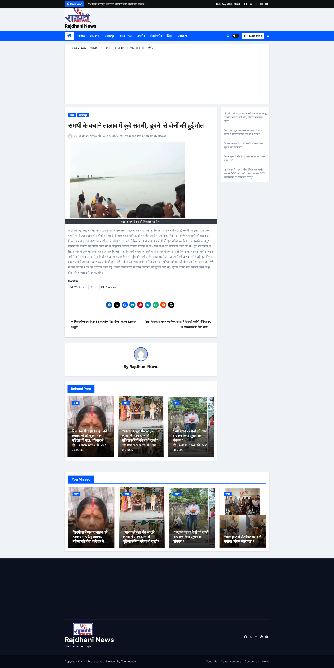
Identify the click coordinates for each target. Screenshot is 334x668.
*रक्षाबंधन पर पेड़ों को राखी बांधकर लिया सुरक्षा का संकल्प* (190, 435)
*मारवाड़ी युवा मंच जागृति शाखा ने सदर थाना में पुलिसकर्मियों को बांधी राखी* (140, 435)
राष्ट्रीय (141, 36)
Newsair (111, 661)
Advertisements (231, 661)
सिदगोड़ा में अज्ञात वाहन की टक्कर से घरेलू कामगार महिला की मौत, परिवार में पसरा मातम (89, 438)
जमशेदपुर (109, 36)
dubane (131, 136)
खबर (72, 115)
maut (142, 136)
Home (81, 36)
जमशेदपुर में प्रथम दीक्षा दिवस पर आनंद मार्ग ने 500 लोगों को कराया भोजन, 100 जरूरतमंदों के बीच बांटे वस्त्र (244, 173)
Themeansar (129, 661)
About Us (211, 661)
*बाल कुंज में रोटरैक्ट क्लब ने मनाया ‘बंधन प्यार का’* (242, 538)
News (265, 661)
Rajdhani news (86, 445)
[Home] (69, 36)
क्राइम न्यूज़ (125, 36)
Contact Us (252, 661)
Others (183, 36)
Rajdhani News (80, 26)
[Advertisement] (167, 76)
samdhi (152, 136)
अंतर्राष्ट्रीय (156, 36)
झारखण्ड (94, 36)
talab (163, 136)
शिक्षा (169, 36)
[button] (268, 35)
